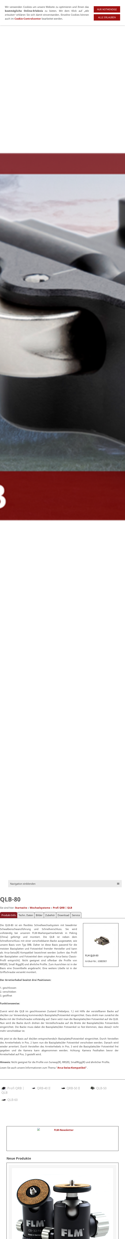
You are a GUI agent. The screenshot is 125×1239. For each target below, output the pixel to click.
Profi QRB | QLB (62, 907)
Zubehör (50, 915)
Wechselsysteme (40, 907)
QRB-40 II (43, 1088)
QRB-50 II (73, 1088)
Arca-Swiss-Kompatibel (71, 1067)
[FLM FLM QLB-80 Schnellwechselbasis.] (100, 938)
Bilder (39, 915)
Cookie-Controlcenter (27, 18)
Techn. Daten (26, 915)
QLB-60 (12, 1100)
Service (76, 915)
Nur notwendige (107, 9)
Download (63, 915)
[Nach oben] (116, 1110)
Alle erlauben (107, 17)
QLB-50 (101, 1088)
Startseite (21, 907)
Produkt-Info (8, 915)
